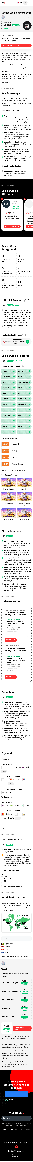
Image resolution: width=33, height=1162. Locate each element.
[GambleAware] (16, 1148)
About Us (18, 1129)
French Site (16, 1136)
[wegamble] (3, 3)
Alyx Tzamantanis (21, 18)
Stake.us (14, 201)
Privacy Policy (8, 1129)
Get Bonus (9, 639)
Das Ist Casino (13, 53)
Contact (27, 1129)
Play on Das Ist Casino (20, 1028)
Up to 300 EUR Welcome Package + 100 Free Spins (15, 39)
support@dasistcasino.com (13, 886)
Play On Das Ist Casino (11, 45)
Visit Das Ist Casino (16, 1094)
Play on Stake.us (11, 226)
